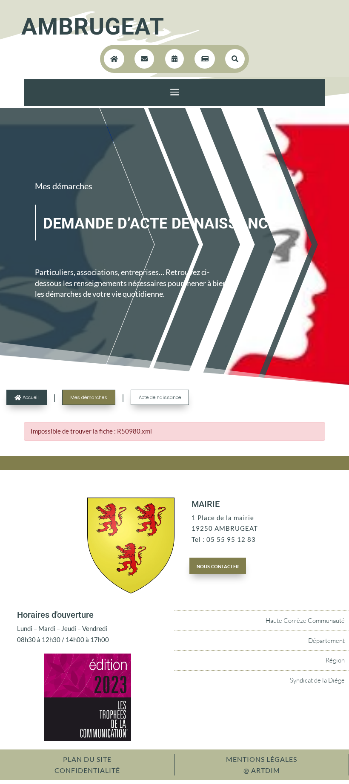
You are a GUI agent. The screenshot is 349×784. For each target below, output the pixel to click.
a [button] (175, 93)
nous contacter (218, 566)
